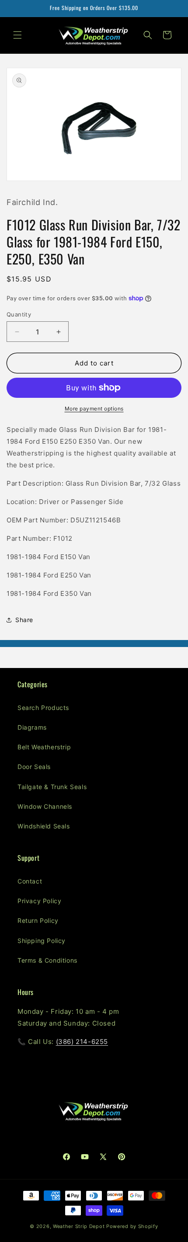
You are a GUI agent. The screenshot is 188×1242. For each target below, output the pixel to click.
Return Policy (38, 920)
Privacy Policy (39, 901)
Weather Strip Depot (78, 1226)
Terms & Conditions (47, 960)
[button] (17, 35)
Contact (29, 881)
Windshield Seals (43, 826)
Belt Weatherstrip (44, 747)
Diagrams (32, 727)
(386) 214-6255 (82, 1041)
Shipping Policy (41, 940)
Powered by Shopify (132, 1226)
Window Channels (44, 806)
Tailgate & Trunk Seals (52, 786)
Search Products (43, 707)
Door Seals (34, 766)
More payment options (94, 408)
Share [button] (24, 619)
